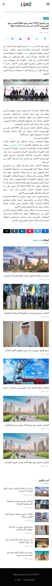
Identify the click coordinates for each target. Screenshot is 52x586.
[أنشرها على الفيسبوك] (45, 38)
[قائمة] (47, 4)
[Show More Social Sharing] (5, 38)
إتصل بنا (17, 580)
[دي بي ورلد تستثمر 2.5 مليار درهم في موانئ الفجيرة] (42, 543)
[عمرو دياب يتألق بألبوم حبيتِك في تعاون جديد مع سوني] (42, 556)
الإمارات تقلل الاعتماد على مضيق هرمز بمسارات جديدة (26, 387)
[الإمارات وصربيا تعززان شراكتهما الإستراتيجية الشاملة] (26, 297)
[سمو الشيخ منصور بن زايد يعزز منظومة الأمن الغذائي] (26, 334)
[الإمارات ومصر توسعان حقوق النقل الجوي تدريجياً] (42, 517)
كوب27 (31, 46)
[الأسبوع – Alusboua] (26, 4)
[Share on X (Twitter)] (37, 38)
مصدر (25, 53)
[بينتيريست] (29, 38)
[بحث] (4, 4)
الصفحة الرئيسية (43, 12)
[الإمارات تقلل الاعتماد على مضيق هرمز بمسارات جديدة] (26, 371)
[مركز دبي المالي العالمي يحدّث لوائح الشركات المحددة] (26, 259)
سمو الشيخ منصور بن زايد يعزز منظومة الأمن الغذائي (27, 350)
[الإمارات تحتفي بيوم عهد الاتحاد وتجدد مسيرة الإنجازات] (26, 409)
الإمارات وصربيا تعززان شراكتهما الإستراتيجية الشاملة (26, 313)
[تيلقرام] (12, 38)
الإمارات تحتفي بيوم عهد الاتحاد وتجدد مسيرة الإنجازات (26, 425)
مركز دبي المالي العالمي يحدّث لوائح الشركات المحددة (26, 275)
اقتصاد (46, 18)
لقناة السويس (15, 145)
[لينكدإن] (20, 38)
